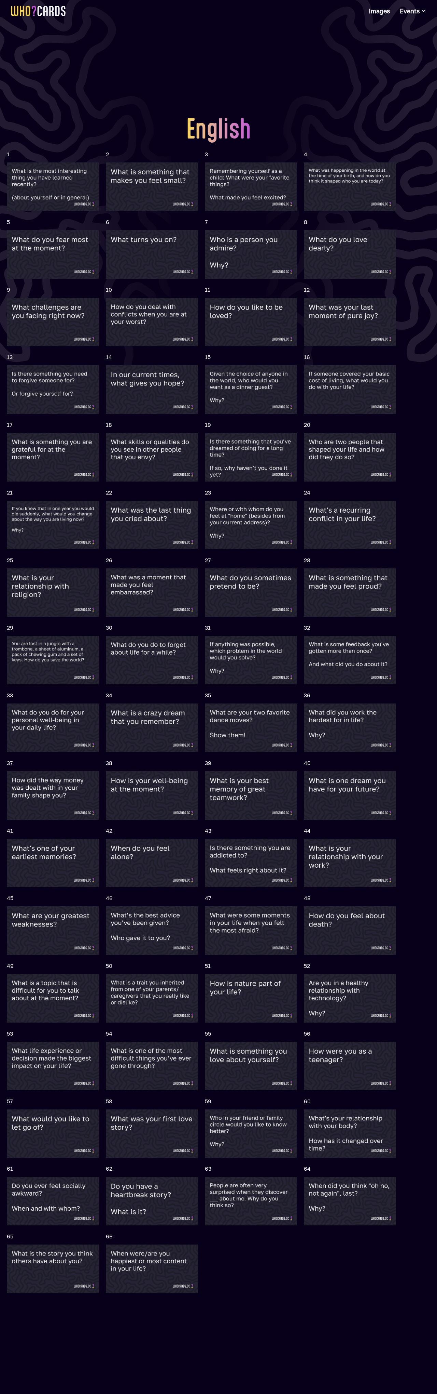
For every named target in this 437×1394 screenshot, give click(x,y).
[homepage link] (38, 11)
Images (379, 11)
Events (410, 11)
